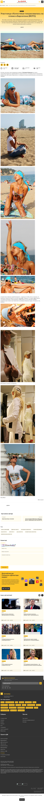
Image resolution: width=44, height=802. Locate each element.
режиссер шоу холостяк (6, 534)
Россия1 (2, 702)
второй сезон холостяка (30, 531)
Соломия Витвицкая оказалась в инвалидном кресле (8, 640)
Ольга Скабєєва (28, 702)
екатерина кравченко (26, 529)
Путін (16, 702)
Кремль (34, 702)
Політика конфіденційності (29, 720)
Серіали (2, 720)
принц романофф (5, 529)
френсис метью (15, 529)
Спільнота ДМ (6, 588)
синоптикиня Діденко (5, 710)
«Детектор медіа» (6, 764)
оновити (3, 543)
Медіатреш (3, 731)
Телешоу (2, 723)
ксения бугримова (38, 529)
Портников (38, 704)
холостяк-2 (11, 531)
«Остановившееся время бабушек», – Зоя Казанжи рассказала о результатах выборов (33, 665)
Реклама (24, 722)
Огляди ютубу (4, 718)
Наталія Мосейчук (4, 707)
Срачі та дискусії (4, 729)
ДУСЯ (22, 27)
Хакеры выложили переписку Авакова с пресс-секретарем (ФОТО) (31, 615)
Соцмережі (3, 727)
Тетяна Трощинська (31, 704)
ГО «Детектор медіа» (5, 754)
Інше (7, 5)
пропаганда (21, 702)
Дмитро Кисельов (4, 704)
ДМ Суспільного (4, 742)
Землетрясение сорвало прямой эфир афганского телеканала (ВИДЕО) (31, 640)
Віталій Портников (29, 707)
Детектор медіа (4, 738)
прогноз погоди (13, 710)
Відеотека (3, 749)
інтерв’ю (36, 707)
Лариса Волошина (21, 707)
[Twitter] (4, 65)
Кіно (2, 725)
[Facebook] (2, 65)
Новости (3, 5)
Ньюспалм (3, 756)
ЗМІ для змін (3, 744)
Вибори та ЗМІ (4, 751)
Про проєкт (25, 718)
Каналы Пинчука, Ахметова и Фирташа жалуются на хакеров (8, 615)
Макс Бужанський (12, 707)
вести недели (11, 704)
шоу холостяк (20, 531)
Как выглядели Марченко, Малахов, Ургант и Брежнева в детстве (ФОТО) (33, 519)
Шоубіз (2, 722)
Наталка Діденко (21, 710)
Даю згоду (22, 799)
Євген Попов (18, 704)
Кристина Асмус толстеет (8, 519)
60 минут (24, 704)
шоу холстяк (4, 531)
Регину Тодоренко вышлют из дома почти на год (7, 665)
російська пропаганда (10, 702)
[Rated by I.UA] (19, 784)
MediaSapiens (4, 740)
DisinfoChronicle (4, 745)
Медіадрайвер (4, 747)
